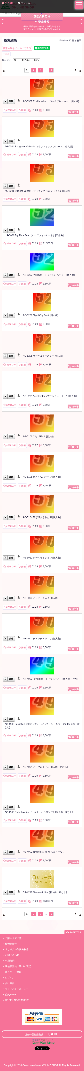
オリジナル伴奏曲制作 (17, 949)
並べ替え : (7, 60)
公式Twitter (11, 994)
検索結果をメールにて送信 (17, 48)
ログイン (9, 977)
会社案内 (9, 983)
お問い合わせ (12, 955)
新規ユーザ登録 (13, 972)
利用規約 (9, 960)
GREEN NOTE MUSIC (17, 1000)
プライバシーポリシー (17, 989)
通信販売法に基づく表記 (18, 966)
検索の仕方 (11, 944)
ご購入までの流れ (14, 938)
